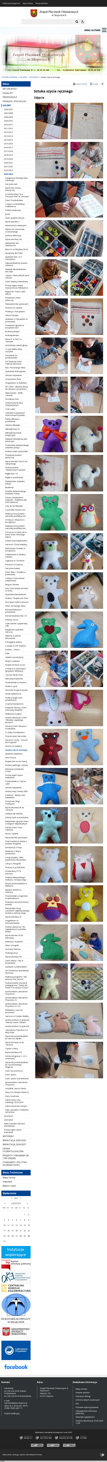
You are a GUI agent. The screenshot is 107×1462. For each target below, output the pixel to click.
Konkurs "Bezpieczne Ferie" (17, 598)
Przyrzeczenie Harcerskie (15, 736)
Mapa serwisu (28, 3)
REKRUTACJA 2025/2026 (14, 1140)
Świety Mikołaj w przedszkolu (12, 420)
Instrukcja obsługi (83, 1396)
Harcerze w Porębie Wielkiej (17, 1016)
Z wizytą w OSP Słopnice (15, 646)
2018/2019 (8, 155)
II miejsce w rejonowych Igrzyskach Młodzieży (15, 669)
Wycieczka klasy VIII (13, 956)
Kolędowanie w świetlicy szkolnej (15, 555)
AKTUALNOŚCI (10, 88)
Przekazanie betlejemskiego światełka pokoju (17, 446)
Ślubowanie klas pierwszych (16, 304)
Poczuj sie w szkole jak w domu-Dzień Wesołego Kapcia (16, 534)
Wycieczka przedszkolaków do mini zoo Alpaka (16, 1037)
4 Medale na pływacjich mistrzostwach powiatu (15, 414)
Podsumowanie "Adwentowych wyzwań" (15, 468)
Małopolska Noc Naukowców (12, 244)
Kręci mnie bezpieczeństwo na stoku (16, 589)
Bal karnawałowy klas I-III (16, 616)
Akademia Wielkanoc (14, 754)
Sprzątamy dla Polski (14, 253)
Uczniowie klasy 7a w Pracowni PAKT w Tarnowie (17, 195)
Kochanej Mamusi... (13, 949)
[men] (16, 1338)
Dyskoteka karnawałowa (15, 594)
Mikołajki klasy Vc (12, 429)
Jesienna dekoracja (13, 235)
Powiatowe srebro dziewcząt (13, 298)
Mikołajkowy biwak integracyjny (13, 434)
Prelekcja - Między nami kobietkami (15, 796)
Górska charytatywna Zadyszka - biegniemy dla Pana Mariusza (15, 499)
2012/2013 (8, 132)
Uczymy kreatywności (14, 704)
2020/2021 (8, 162)
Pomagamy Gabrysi (13, 642)
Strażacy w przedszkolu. (15, 867)
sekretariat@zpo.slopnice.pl (15, 1403)
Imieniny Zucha (11, 619)
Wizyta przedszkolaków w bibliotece (16, 884)
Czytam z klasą (11, 1048)
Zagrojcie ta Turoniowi (14, 560)
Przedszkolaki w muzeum (16, 682)
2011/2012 (8, 128)
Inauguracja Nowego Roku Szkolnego (16, 179)
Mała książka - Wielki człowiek (14, 394)
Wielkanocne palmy (13, 714)
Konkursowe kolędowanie (16, 540)
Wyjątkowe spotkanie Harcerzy (14, 630)
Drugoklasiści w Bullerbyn (16, 383)
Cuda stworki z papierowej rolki (16, 624)
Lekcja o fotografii (13, 863)
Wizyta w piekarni (12, 661)
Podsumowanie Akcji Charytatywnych (14, 404)
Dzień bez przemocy (14, 1071)
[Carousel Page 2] (27, 69)
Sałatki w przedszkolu (14, 657)
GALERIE (7, 105)
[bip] (16, 1270)
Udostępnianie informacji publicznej (86, 1412)
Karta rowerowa (12, 1096)
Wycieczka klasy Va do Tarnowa (14, 1043)
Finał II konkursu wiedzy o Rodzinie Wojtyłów (16, 842)
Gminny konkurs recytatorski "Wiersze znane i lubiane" (17, 1021)
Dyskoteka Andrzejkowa (15, 371)
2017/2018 (8, 151)
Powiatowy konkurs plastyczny (13, 456)
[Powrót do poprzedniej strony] (102, 84)
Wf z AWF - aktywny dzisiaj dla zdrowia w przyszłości (16, 387)
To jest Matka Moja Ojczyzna (13, 350)
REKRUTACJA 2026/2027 (14, 1144)
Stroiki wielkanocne (13, 694)
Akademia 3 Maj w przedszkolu (13, 852)
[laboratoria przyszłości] (16, 1359)
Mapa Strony (9, 1177)
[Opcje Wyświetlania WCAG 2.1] (83, 22)
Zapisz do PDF (81, 84)
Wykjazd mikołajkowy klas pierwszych (16, 440)
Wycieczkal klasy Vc (13, 917)
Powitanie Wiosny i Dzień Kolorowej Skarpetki (16, 708)
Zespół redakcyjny (12, 1413)
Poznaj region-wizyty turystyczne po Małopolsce (16, 286)
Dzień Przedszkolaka (14, 200)
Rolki (7, 653)
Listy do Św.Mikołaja (14, 506)
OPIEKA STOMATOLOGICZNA (13, 1150)
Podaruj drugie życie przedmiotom (13, 698)
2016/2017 (8, 147)
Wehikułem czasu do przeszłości (14, 1011)
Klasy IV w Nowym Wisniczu (17, 1092)
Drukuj (95, 84)
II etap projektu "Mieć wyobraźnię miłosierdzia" (15, 858)
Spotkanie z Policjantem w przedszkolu (16, 320)
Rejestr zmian (9, 1185)
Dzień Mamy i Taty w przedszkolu (14, 961)
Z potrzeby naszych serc (15, 510)
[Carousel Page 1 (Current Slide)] (25, 69)
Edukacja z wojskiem (14, 941)
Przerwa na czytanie (13, 307)
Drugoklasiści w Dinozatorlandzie (12, 921)
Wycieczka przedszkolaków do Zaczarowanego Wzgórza (16, 1064)
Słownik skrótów (83, 1392)
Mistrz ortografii (12, 945)
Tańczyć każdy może (14, 675)
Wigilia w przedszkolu (14, 477)
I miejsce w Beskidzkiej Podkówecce (15, 205)
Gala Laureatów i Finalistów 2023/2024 (17, 1111)
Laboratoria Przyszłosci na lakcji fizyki (16, 1031)
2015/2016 (8, 143)
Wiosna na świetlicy (13, 746)
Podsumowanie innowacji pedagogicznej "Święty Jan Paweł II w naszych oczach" (17, 985)
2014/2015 (8, 140)
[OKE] (16, 1282)
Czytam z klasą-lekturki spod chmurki (17, 276)
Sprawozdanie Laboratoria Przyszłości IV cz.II (16, 1005)
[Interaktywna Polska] (102, 1455)
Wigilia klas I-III (11, 473)
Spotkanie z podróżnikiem (16, 966)
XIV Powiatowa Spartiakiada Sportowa (17, 971)
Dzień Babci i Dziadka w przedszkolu (15, 573)
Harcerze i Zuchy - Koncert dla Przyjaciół (16, 741)
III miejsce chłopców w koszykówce (15, 521)
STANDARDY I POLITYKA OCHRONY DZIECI (15, 1163)
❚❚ (5, 69)
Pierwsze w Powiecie (14, 564)
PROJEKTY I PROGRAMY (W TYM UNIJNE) (16, 1157)
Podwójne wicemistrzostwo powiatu (17, 903)
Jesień (7, 214)
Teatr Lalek (10, 409)
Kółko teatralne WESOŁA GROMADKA (14, 1124)
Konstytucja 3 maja (13, 847)
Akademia (9, 487)
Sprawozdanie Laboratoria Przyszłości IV (16, 998)
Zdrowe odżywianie (13, 375)
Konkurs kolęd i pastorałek (16, 451)
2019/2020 (8, 159)
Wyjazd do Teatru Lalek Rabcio (15, 292)
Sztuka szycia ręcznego (16, 750)
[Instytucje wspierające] (16, 1258)
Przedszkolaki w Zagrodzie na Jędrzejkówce (16, 897)
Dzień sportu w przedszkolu (17, 1078)
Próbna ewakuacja (13, 210)
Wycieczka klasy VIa (13, 239)
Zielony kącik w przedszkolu (17, 817)
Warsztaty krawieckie (14, 678)
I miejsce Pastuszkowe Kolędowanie (15, 579)
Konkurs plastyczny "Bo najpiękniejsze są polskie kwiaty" (15, 929)
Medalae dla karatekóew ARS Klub (15, 270)
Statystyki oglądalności (85, 1417)
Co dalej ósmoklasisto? (15, 732)
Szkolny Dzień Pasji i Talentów (14, 828)
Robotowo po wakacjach (15, 225)
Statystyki (7, 1181)
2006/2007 (8, 109)
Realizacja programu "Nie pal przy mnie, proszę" (16, 978)
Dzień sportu (10, 1074)
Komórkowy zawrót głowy (16, 345)
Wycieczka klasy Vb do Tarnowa (14, 808)
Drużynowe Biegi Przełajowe (12, 802)
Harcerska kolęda (12, 568)
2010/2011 (8, 124)
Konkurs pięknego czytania (16, 765)
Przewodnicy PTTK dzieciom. (13, 872)
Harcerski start (11, 184)
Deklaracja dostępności (11, 3)
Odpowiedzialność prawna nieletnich (16, 264)
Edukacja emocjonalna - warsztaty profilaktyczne (15, 527)
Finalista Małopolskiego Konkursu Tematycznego (15, 878)
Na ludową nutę (12, 399)
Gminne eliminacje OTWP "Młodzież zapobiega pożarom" (16, 720)
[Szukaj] (77, 22)
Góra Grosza (10, 757)
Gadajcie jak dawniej (14, 813)
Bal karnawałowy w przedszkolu (13, 610)
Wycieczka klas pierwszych (16, 837)
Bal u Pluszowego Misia (15, 367)
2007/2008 (8, 113)
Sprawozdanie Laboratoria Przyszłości (16, 992)
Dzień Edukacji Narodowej (16, 281)
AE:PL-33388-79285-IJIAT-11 (16, 1406)
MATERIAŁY (8, 1136)
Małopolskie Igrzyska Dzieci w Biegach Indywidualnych (17, 822)
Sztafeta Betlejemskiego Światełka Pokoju (15, 492)
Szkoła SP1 (8, 93)
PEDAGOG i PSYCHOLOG (14, 101)
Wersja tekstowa (41, 3)
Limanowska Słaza (13, 379)
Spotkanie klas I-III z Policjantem (13, 258)
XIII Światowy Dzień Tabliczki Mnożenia (13, 362)
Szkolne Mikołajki (12, 425)
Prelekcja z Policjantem (15, 311)
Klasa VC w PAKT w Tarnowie (13, 340)
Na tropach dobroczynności (17, 602)
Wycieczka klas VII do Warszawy (14, 936)
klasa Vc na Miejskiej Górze (16, 249)
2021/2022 (8, 166)
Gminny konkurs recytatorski (17, 1026)
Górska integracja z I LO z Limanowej (16, 1057)
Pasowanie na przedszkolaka (11, 356)
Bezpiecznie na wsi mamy (16, 761)
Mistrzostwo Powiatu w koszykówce (15, 549)
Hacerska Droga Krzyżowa (16, 690)
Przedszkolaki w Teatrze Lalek (15, 782)
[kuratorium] (16, 1322)
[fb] (16, 1371)
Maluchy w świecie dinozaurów (13, 636)
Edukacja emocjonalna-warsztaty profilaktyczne (15, 514)
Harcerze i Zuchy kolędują (16, 544)
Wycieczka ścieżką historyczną (13, 189)
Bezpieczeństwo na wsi (15, 665)
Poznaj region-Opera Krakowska (14, 776)
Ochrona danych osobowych (88, 1400)
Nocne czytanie (11, 833)
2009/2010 (8, 121)
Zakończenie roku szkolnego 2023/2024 (14, 1101)
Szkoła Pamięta (11, 315)
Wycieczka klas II (12, 221)
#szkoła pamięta (12, 331)
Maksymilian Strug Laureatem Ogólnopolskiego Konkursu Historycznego (17, 910)
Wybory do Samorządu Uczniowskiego (15, 230)
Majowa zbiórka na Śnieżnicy (13, 891)
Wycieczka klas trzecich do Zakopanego (16, 462)
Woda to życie (11, 686)
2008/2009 (8, 117)
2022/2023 (8, 170)
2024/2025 (8, 1116)
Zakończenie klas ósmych (16, 1106)
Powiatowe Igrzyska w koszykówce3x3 (14, 326)
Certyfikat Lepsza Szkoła (15, 1088)
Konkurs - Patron (12, 649)
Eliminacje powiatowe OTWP (14, 770)
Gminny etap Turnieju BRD (16, 791)
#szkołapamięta (12, 335)
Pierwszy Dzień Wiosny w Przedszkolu (16, 727)
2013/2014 (8, 136)
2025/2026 (8, 1120)
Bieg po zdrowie (12, 584)
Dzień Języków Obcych (14, 218)
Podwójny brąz (11, 953)
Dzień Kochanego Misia (15, 606)
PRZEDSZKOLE (10, 97)
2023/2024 (8, 174)
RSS (77, 1403)
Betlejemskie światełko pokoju (15, 482)
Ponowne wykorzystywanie (87, 1407)
